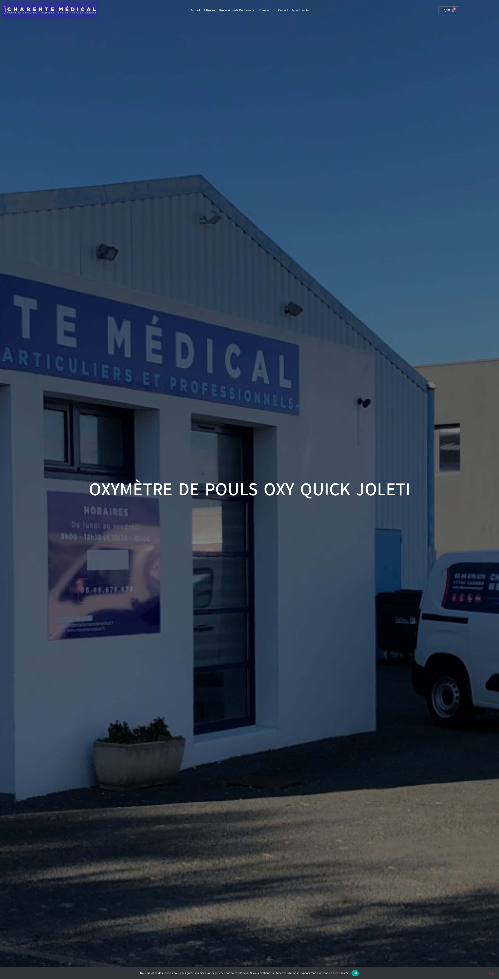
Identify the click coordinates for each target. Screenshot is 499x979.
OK (355, 973)
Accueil (195, 10)
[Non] (492, 973)
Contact (283, 10)
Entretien (264, 10)
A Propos (209, 10)
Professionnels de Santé (235, 10)
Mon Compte (300, 10)
